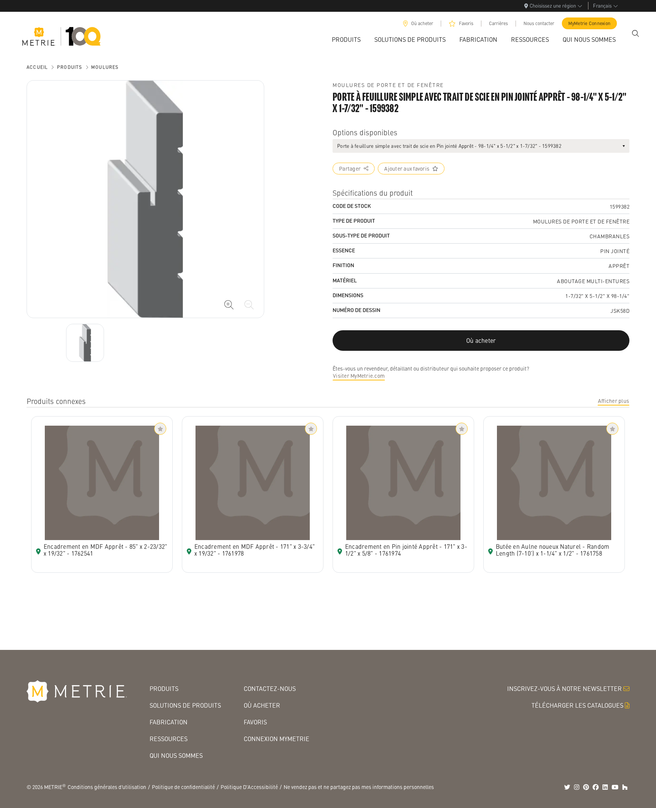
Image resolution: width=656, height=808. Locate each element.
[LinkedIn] (605, 787)
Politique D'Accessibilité (249, 786)
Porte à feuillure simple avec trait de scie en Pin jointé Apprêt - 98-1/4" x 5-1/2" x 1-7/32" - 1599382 (449, 146)
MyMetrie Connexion (589, 23)
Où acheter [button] (481, 340)
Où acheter (422, 23)
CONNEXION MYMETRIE (276, 739)
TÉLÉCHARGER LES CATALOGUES (577, 705)
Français (602, 5)
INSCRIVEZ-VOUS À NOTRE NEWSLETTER (564, 688)
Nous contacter (539, 23)
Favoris (466, 23)
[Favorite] (160, 429)
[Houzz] (625, 787)
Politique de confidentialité (183, 786)
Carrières (498, 23)
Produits (69, 67)
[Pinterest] (586, 787)
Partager (350, 168)
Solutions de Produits (185, 705)
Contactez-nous (270, 688)
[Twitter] (567, 787)
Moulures (105, 67)
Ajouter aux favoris (406, 168)
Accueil (37, 67)
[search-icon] (635, 33)
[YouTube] (615, 787)
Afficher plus (613, 400)
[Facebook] (596, 787)
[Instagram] (576, 787)
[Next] (85, 343)
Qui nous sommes (176, 755)
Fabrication (169, 722)
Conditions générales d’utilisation (107, 786)
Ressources (169, 739)
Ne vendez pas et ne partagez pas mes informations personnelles (359, 786)
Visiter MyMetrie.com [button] (359, 375)
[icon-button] (229, 305)
